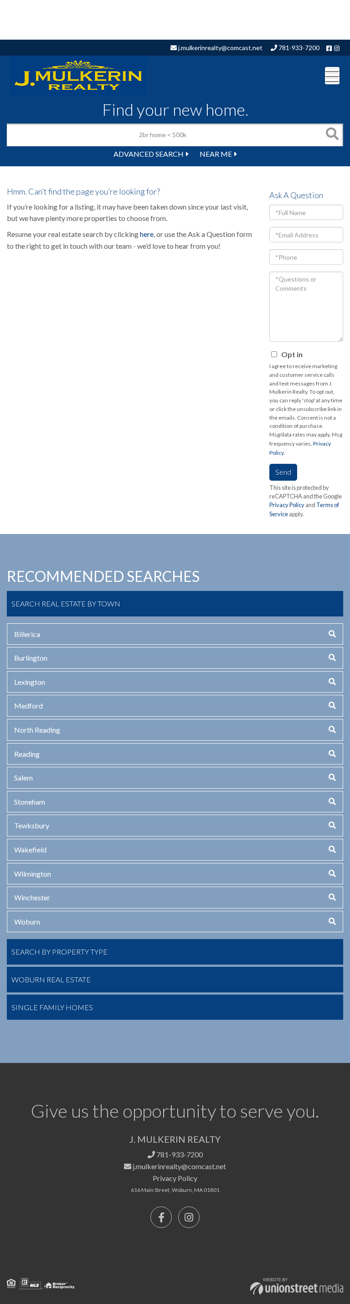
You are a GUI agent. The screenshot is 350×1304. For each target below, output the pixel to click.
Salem (23, 777)
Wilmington (32, 873)
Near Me (216, 153)
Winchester (32, 897)
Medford (28, 705)
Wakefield (30, 849)
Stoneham (29, 801)
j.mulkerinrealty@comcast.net (219, 47)
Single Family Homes (52, 1007)
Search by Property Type (59, 951)
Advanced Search (148, 153)
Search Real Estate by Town (65, 603)
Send (283, 471)
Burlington (30, 657)
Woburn (27, 921)
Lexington (29, 682)
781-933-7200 (298, 47)
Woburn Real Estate (51, 979)
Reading (27, 754)
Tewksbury (31, 825)
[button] (331, 134)
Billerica (27, 634)
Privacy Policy (286, 504)
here (147, 234)
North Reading (37, 729)
